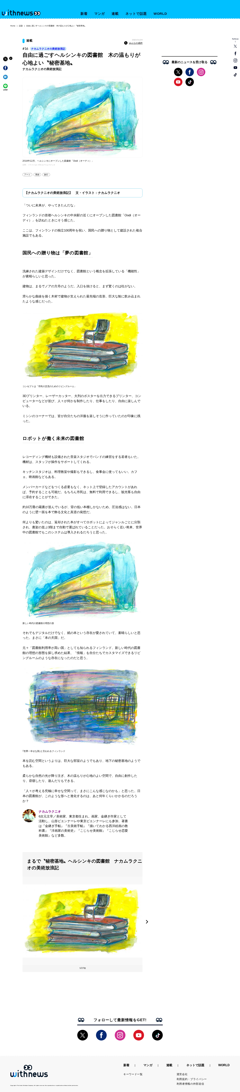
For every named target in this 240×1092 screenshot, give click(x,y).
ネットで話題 (136, 14)
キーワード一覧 (133, 1074)
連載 (115, 14)
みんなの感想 (135, 43)
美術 (37, 174)
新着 (84, 14)
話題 (21, 26)
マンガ (99, 14)
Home (12, 26)
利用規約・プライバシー (192, 1079)
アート (27, 174)
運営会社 (182, 1074)
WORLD (160, 14)
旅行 (46, 174)
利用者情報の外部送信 (190, 1083)
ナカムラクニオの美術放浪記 (48, 48)
